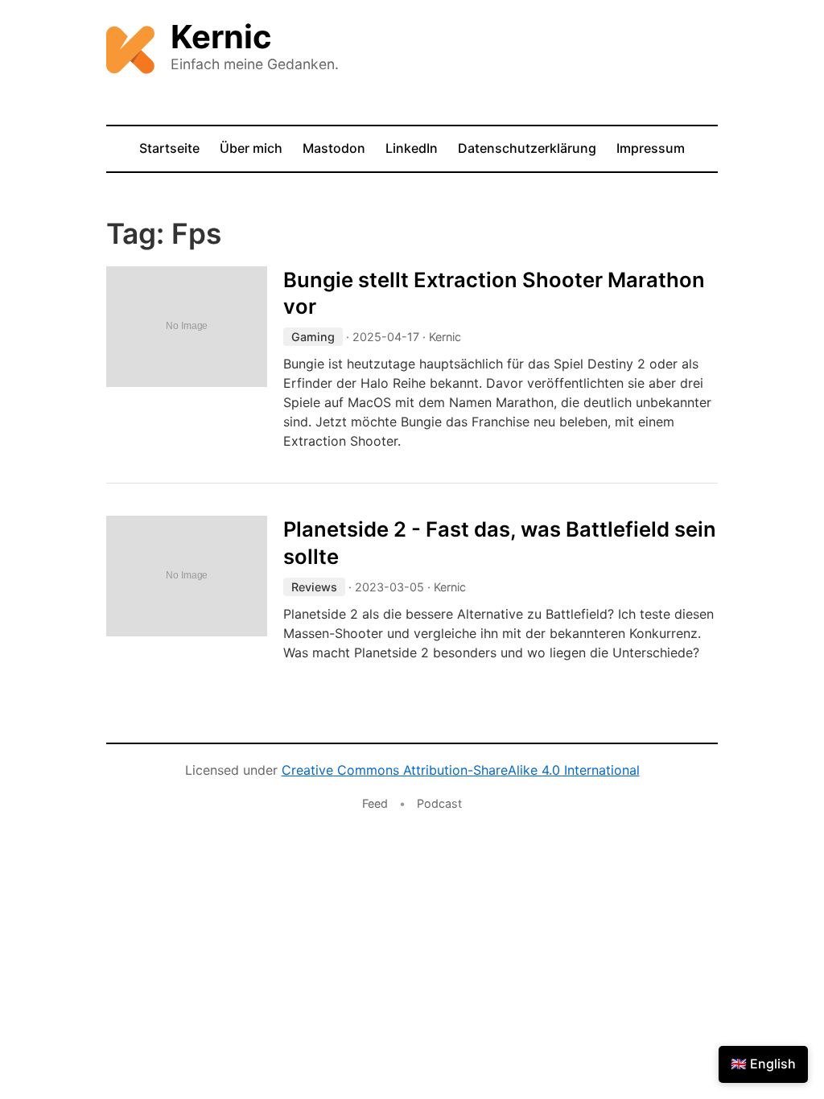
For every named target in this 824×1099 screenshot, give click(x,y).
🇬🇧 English (763, 1064)
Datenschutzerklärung (527, 148)
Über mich (251, 148)
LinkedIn (411, 148)
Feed (375, 803)
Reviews (314, 587)
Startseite (169, 148)
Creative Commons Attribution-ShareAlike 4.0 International (461, 770)
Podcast (439, 803)
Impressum (650, 148)
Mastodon (334, 148)
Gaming (313, 337)
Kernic (221, 36)
